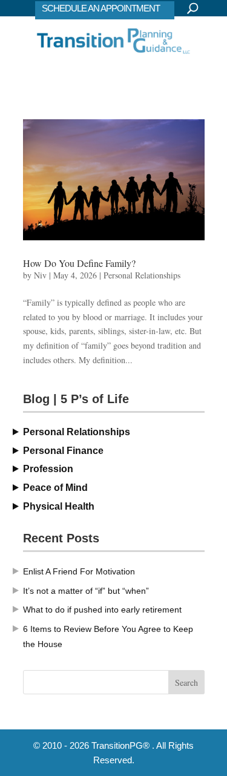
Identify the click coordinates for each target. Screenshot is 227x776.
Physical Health (58, 506)
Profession (48, 469)
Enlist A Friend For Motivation (79, 571)
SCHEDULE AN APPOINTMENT (101, 8)
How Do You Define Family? (79, 263)
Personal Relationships (142, 275)
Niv (40, 275)
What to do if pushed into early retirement (102, 609)
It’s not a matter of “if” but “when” (86, 591)
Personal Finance (63, 451)
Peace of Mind (55, 487)
